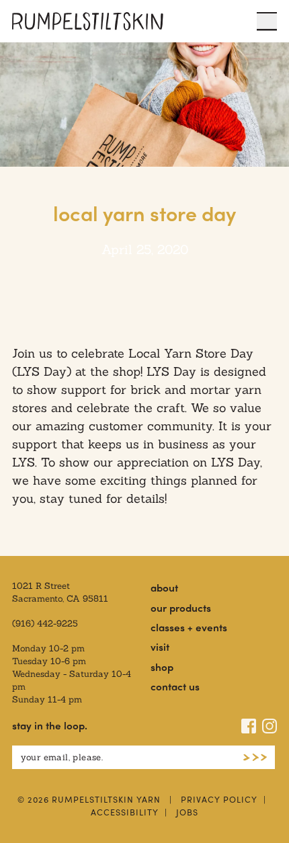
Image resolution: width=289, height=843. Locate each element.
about (164, 587)
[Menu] (267, 21)
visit (160, 646)
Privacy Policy (219, 799)
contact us (175, 686)
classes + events (189, 627)
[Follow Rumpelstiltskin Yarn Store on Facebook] (248, 726)
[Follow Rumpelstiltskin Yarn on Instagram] (269, 726)
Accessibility (125, 812)
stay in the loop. (49, 725)
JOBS (187, 812)
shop (162, 666)
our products (181, 607)
